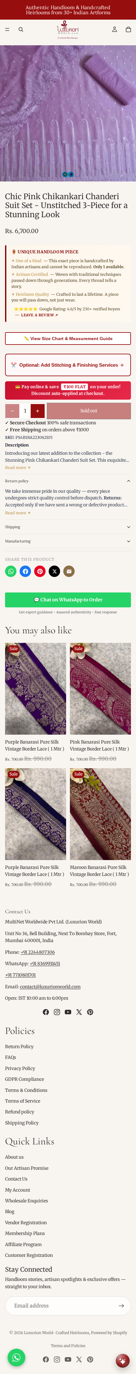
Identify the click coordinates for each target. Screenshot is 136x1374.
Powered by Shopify (109, 1332)
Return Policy (19, 1046)
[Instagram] (57, 1012)
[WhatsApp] (10, 571)
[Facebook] (25, 571)
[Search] (21, 29)
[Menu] (7, 29)
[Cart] (128, 29)
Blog (9, 1211)
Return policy (16, 480)
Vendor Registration (26, 1222)
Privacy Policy (20, 1068)
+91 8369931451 (45, 963)
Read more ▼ (18, 467)
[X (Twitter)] (54, 571)
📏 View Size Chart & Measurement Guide (68, 338)
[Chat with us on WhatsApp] (16, 1357)
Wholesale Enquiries (26, 1201)
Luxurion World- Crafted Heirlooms (56, 1332)
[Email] (69, 571)
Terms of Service (22, 1101)
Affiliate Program (23, 1244)
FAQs (10, 1057)
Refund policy (19, 1112)
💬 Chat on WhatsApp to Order (68, 600)
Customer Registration (29, 1255)
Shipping (12, 526)
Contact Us (16, 1179)
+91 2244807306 (38, 952)
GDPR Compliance (24, 1079)
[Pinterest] (40, 571)
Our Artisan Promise (26, 1168)
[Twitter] (79, 1012)
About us (14, 1157)
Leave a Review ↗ (39, 315)
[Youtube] (68, 1012)
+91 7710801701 (20, 975)
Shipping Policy (22, 1123)
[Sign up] (121, 1306)
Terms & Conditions (26, 1090)
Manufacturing (18, 541)
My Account (17, 1190)
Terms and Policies (68, 1345)
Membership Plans (25, 1233)
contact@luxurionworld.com (50, 987)
